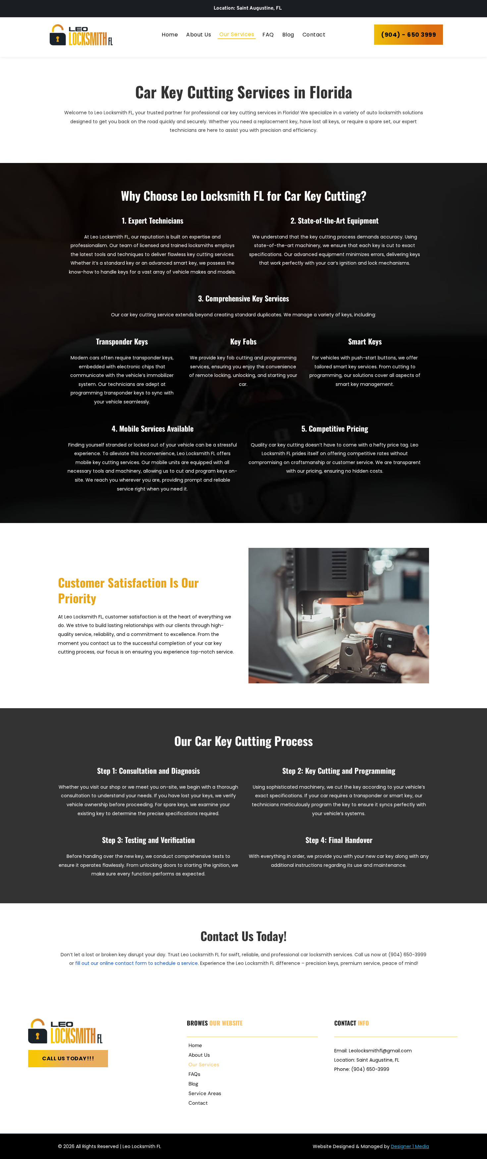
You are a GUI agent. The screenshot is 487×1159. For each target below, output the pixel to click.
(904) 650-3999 (370, 1069)
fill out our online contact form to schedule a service (136, 963)
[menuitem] (170, 35)
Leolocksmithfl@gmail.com (380, 1050)
